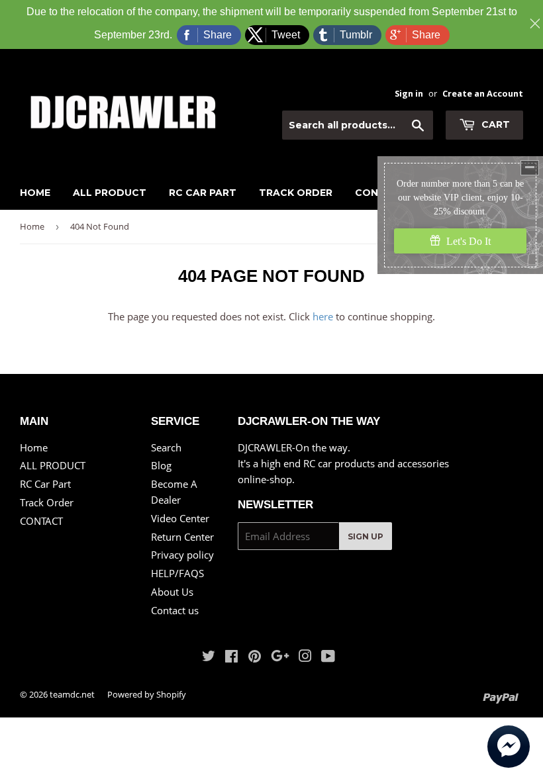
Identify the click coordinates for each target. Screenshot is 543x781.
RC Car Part (202, 193)
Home (35, 193)
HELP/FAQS (177, 573)
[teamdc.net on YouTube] (328, 657)
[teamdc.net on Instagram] (305, 657)
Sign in (409, 93)
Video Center (180, 518)
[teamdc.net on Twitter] (208, 657)
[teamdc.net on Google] (280, 657)
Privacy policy (182, 554)
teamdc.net (72, 694)
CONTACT (41, 521)
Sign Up (365, 536)
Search (166, 447)
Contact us (175, 610)
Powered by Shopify (146, 694)
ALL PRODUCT (109, 193)
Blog (161, 465)
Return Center (182, 536)
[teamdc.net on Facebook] (231, 657)
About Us (172, 591)
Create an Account (482, 93)
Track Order (295, 193)
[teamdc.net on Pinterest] (255, 657)
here (323, 316)
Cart (494, 124)
